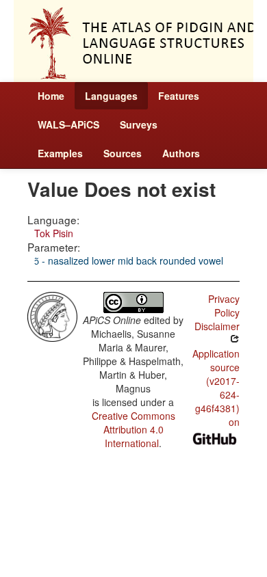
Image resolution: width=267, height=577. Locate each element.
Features (178, 96)
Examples (60, 153)
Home (51, 96)
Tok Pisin (53, 233)
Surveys (138, 124)
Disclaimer (217, 326)
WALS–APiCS (68, 124)
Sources (122, 153)
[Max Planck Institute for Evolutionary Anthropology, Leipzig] (52, 315)
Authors (181, 153)
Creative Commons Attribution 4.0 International (133, 429)
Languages (111, 96)
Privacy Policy (224, 305)
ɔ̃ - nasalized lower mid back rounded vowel (128, 260)
